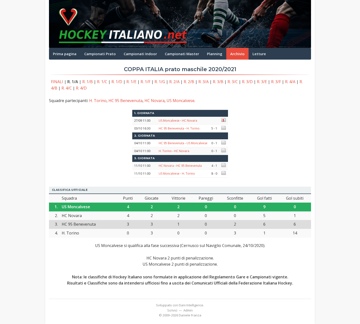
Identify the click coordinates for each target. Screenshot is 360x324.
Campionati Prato (100, 53)
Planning (214, 53)
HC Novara (154, 100)
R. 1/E (131, 81)
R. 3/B (218, 81)
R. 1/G (160, 81)
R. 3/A (203, 81)
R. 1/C (102, 81)
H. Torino (98, 100)
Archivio (237, 53)
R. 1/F (145, 81)
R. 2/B (189, 81)
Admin (188, 310)
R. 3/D (247, 81)
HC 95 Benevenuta (125, 100)
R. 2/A (174, 81)
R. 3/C (233, 81)
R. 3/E (262, 81)
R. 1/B (87, 81)
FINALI (57, 81)
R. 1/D (116, 81)
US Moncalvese (180, 100)
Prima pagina (64, 53)
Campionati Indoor (140, 53)
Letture (259, 53)
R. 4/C (66, 88)
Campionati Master (182, 53)
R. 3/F (276, 81)
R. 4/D (81, 88)
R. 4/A (290, 81)
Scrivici (172, 310)
